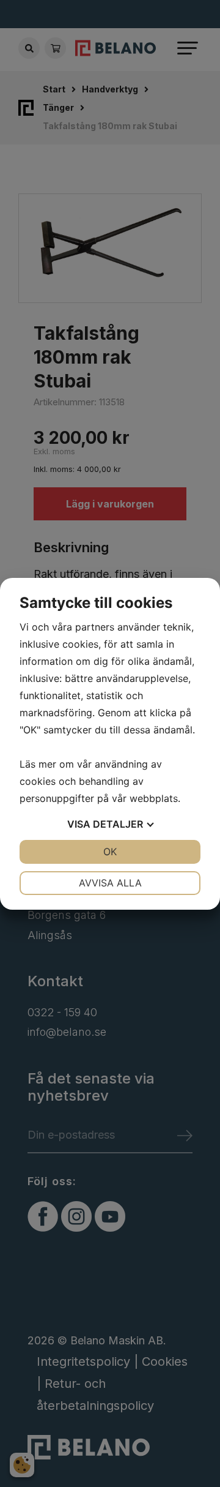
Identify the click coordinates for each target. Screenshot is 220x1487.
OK (110, 851)
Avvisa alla (110, 883)
